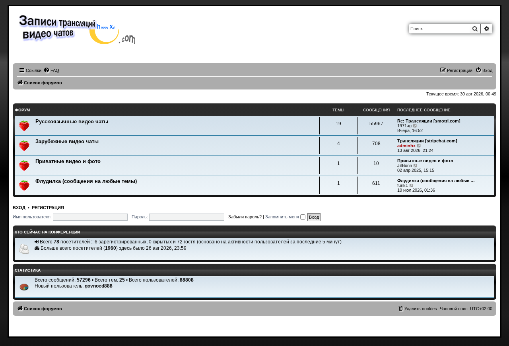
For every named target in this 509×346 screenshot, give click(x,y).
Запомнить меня (282, 216)
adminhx (406, 145)
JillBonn (404, 165)
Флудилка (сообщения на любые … (436, 180)
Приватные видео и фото (68, 161)
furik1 (402, 185)
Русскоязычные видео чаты (71, 121)
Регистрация (48, 207)
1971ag (404, 125)
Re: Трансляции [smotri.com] (428, 121)
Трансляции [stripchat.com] (427, 140)
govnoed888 (99, 286)
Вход (19, 207)
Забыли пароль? (245, 216)
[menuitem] (51, 70)
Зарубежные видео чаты (67, 141)
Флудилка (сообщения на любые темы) (86, 181)
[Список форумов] (79, 28)
